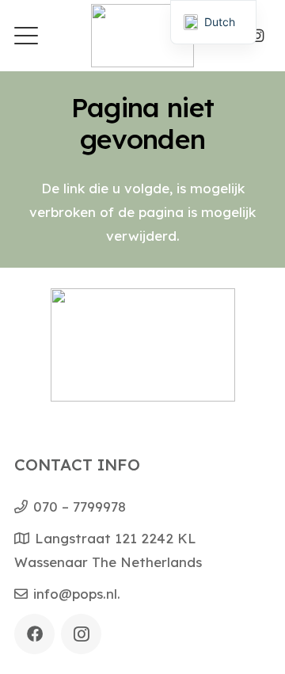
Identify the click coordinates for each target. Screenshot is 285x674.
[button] (25, 36)
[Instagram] (257, 35)
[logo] (142, 35)
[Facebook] (34, 634)
